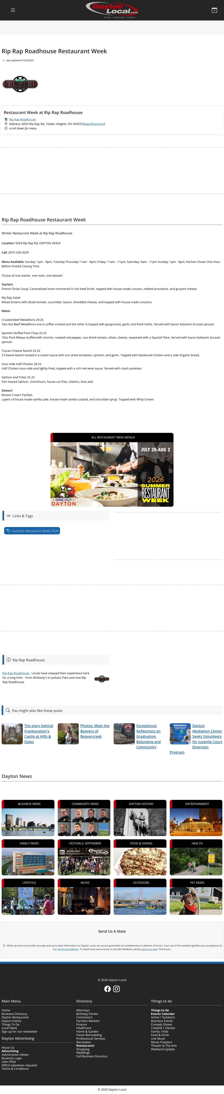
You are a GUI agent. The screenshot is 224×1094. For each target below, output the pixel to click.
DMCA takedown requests (19, 1065)
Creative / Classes (163, 1028)
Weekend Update (163, 1049)
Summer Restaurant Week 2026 (35, 531)
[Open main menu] (13, 10)
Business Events (162, 1021)
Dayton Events (11, 1021)
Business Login (12, 1058)
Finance (81, 1025)
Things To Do (11, 1025)
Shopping (82, 1049)
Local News (9, 1028)
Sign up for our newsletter (19, 1032)
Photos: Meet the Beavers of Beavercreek (95, 731)
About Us (8, 1048)
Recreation (83, 1042)
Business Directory (14, 1014)
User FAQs (9, 1062)
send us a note (149, 949)
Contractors (84, 1017)
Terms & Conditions (15, 1069)
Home (6, 1010)
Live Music (158, 1039)
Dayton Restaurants (15, 1017)
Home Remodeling (89, 1035)
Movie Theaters (161, 1042)
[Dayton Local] (112, 10)
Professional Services (90, 1039)
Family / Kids (159, 1032)
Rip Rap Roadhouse (22, 120)
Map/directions (93, 124)
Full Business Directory (91, 1056)
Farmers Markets (88, 1021)
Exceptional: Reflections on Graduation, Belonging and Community (148, 736)
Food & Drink (160, 1035)
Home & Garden (87, 1032)
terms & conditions (68, 949)
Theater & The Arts (164, 1046)
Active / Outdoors (163, 1017)
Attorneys (83, 1010)
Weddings (83, 1053)
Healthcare (83, 1028)
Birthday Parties (87, 1014)
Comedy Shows (161, 1025)
